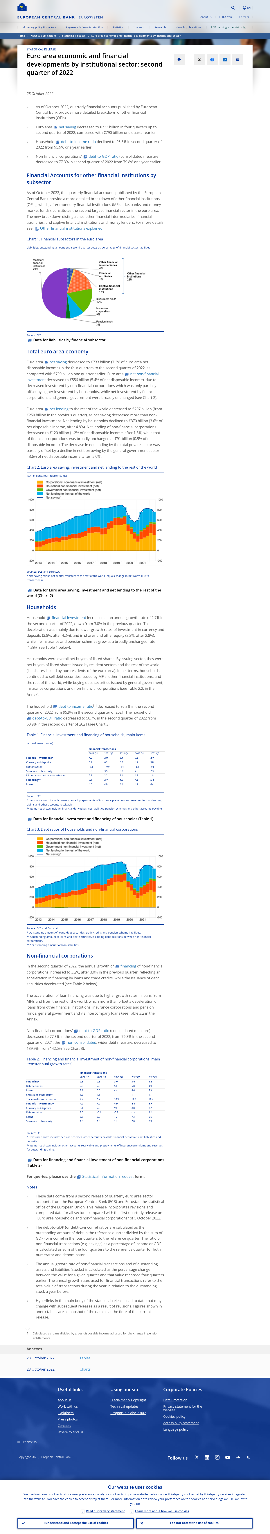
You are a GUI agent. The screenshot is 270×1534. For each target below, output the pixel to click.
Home (21, 36)
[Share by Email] (237, 59)
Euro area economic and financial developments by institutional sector (136, 36)
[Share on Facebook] (212, 59)
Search (233, 8)
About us (206, 17)
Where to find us (70, 1432)
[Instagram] (217, 1457)
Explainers (66, 1413)
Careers (244, 17)
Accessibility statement (181, 1423)
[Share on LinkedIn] (225, 59)
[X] (196, 1457)
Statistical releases (74, 36)
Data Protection (175, 1400)
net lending (59, 409)
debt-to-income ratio (78, 142)
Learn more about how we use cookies (162, 1511)
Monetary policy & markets (39, 27)
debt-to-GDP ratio (103, 157)
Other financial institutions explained (71, 229)
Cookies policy (174, 1416)
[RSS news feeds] (248, 1457)
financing (128, 966)
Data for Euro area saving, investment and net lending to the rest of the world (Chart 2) (94, 593)
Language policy (175, 1429)
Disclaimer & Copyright (128, 1400)
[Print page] (179, 59)
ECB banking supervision (226, 27)
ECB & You (225, 17)
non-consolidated (81, 1043)
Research (160, 27)
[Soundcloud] (237, 1457)
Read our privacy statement (105, 1511)
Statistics (117, 27)
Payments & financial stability (84, 27)
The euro (139, 27)
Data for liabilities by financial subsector (69, 340)
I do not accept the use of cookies (194, 1523)
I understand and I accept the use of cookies (76, 1523)
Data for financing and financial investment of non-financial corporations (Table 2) (95, 1163)
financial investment (69, 618)
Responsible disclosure (128, 1413)
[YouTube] (227, 1457)
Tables (85, 1358)
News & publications (188, 27)
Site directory (29, 1442)
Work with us (68, 1406)
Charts (85, 1370)
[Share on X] (199, 59)
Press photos (68, 1419)
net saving (67, 127)
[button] (240, 8)
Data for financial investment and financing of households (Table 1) (93, 819)
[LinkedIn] (207, 1457)
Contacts (64, 1426)
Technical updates (124, 1406)
